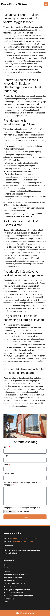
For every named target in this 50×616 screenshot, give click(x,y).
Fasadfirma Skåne (14, 4)
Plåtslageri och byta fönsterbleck (16, 590)
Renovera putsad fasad (13, 593)
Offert (5, 602)
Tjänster (6, 571)
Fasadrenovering (10, 580)
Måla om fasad (9, 587)
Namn (6, 447)
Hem (5, 565)
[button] (46, 4)
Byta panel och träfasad (13, 577)
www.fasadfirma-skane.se (22, 541)
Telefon (6, 456)
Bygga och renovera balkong (15, 574)
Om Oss (6, 568)
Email (6, 465)
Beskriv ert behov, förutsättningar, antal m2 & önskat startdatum (24, 484)
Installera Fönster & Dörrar (14, 583)
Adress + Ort (8, 474)
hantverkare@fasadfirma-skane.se (24, 539)
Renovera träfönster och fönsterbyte (18, 596)
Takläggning (8, 599)
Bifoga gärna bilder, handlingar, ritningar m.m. (22, 508)
